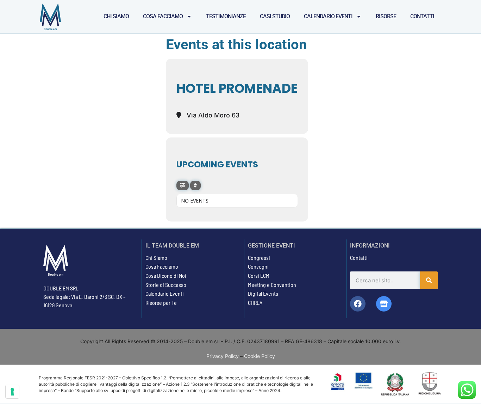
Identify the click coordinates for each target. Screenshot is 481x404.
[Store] (384, 304)
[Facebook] (358, 304)
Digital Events (263, 293)
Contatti (422, 16)
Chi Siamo (116, 16)
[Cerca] (429, 280)
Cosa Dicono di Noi (165, 275)
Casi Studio (275, 16)
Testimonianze (226, 16)
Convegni (258, 266)
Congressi (259, 257)
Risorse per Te (161, 302)
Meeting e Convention (272, 284)
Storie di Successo (165, 284)
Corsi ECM (258, 275)
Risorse (386, 16)
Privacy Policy (222, 356)
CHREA (255, 302)
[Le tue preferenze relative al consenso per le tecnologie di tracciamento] (12, 391)
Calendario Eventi (328, 16)
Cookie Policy (259, 356)
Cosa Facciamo (163, 16)
